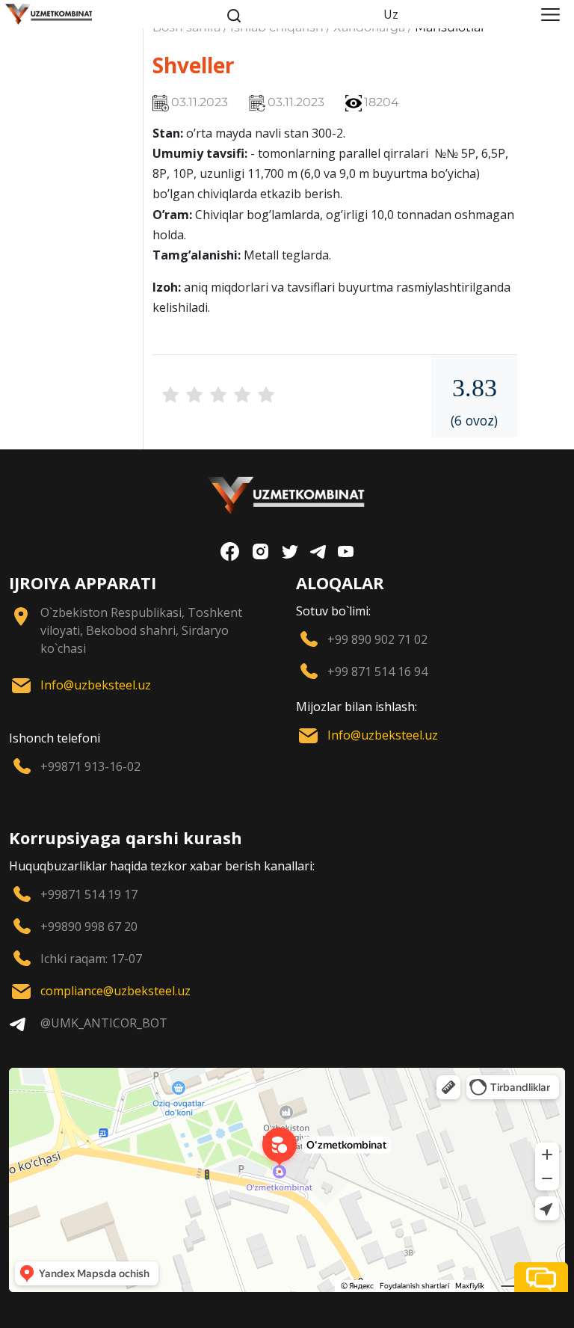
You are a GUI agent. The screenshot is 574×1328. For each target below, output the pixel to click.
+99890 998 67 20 (89, 926)
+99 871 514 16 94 (377, 671)
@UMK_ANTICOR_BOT (103, 1023)
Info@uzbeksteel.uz (95, 685)
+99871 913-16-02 (90, 766)
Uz (390, 14)
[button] (541, 1277)
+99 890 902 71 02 (377, 639)
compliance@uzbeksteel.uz (115, 991)
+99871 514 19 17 (89, 894)
